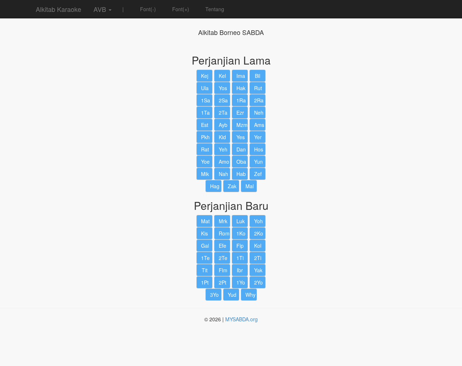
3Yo (214, 294)
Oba (241, 161)
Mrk (223, 221)
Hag (214, 186)
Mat (205, 221)
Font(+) (180, 9)
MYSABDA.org (241, 319)
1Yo (240, 282)
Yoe (205, 161)
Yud (232, 294)
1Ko (240, 233)
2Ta (223, 112)
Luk (240, 221)
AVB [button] (100, 9)
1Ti (240, 257)
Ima (240, 75)
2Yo (258, 282)
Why (250, 294)
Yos (223, 88)
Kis (204, 233)
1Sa (205, 100)
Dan (241, 149)
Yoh (258, 221)
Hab (241, 173)
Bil (257, 75)
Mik (205, 173)
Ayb (223, 124)
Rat (205, 149)
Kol (257, 245)
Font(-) (147, 9)
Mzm (242, 124)
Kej (204, 75)
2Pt (222, 282)
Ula (205, 88)
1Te (205, 257)
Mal (249, 186)
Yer (258, 137)
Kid (222, 137)
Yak (258, 270)
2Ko (258, 233)
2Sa (223, 100)
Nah (223, 173)
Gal (205, 245)
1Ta (205, 112)
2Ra (258, 100)
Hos (258, 149)
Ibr (240, 270)
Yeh (223, 149)
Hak (240, 88)
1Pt (205, 282)
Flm (223, 270)
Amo (224, 161)
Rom (224, 233)
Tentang (214, 9)
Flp (240, 245)
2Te (223, 257)
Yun (258, 161)
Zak (232, 186)
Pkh (205, 137)
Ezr (240, 112)
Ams (259, 124)
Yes (240, 137)
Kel (222, 75)
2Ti (257, 257)
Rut (258, 88)
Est (204, 124)
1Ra (241, 100)
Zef (258, 173)
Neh (258, 112)
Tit (205, 270)
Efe (222, 245)
